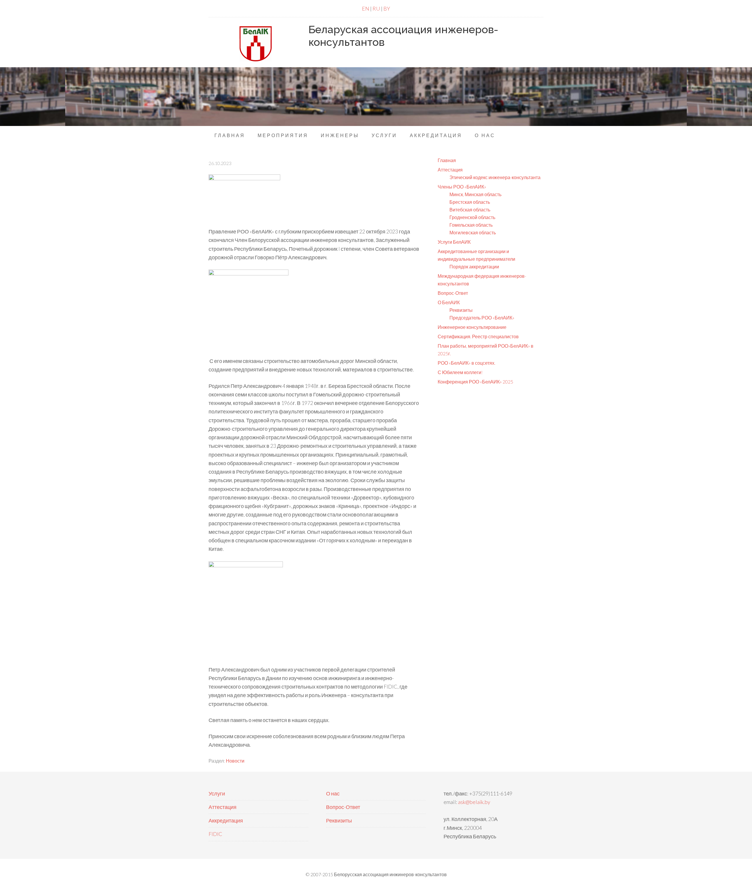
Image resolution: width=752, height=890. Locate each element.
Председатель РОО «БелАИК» (481, 317)
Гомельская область (471, 225)
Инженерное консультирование (472, 327)
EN (365, 8)
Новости (235, 760)
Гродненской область (472, 217)
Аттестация (450, 169)
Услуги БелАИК (454, 242)
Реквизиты (461, 310)
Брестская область (469, 202)
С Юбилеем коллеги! (460, 372)
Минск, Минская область (475, 194)
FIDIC (215, 834)
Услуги (217, 793)
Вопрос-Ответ (453, 293)
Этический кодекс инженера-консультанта (494, 177)
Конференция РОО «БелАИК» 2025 (475, 381)
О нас (333, 793)
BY (386, 8)
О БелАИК (449, 302)
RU (376, 8)
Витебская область (469, 209)
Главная (447, 160)
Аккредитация (226, 820)
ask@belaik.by (474, 802)
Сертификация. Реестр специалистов (478, 336)
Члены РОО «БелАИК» (462, 186)
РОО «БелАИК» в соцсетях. (466, 363)
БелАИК (256, 43)
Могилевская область (472, 232)
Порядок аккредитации (474, 266)
